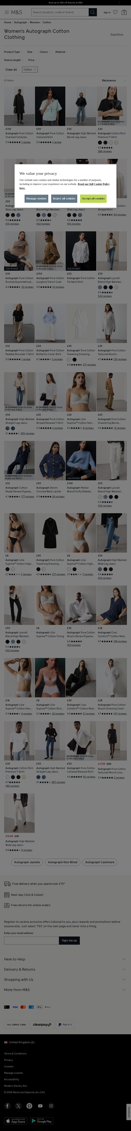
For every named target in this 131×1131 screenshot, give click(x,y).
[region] (65, 186)
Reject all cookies (64, 198)
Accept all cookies (93, 198)
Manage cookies (36, 198)
